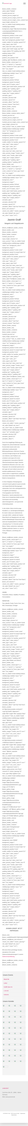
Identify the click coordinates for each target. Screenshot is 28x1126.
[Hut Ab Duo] (22, 1024)
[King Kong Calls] (17, 1029)
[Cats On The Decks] (17, 1063)
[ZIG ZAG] (22, 1052)
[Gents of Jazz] (5, 1035)
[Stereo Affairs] (5, 1068)
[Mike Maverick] (11, 1035)
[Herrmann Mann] (17, 1057)
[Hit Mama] (11, 1029)
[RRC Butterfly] (17, 1035)
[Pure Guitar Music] (5, 1052)
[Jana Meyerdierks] (11, 1024)
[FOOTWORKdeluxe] (5, 1040)
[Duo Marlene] (17, 1040)
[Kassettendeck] (22, 1040)
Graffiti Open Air (8, 987)
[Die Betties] (22, 1063)
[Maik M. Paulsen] (5, 1013)
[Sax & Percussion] (11, 1018)
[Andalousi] (11, 1057)
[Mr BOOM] (17, 1007)
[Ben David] (22, 1057)
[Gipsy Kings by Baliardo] (17, 1018)
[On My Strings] (5, 1029)
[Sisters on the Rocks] (22, 1029)
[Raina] (17, 1013)
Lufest (5, 983)
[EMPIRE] (11, 1007)
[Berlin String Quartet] (17, 1052)
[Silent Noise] (5, 1018)
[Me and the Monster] (22, 1013)
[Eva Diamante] (5, 1063)
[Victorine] (11, 1063)
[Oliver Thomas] (5, 1046)
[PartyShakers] (11, 1046)
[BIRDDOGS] (5, 1007)
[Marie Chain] (5, 1057)
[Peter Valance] (11, 1013)
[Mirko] (17, 1046)
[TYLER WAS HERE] (17, 1024)
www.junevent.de (10, 1097)
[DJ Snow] (11, 1052)
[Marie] (22, 1046)
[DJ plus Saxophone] (22, 1035)
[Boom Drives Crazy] (22, 1007)
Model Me (6, 979)
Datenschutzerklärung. (8, 956)
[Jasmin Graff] (22, 1018)
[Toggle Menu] (24, 3)
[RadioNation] (5, 1024)
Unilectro (6, 994)
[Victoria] (11, 1040)
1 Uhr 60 (6, 990)
